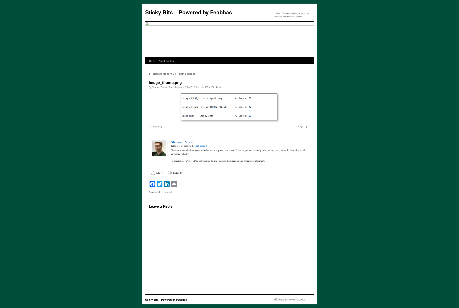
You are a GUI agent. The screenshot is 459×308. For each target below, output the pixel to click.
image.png (157, 126)
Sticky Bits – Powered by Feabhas (188, 12)
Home (152, 61)
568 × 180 (209, 87)
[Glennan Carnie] (159, 148)
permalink (167, 192)
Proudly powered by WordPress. (292, 299)
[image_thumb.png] (229, 107)
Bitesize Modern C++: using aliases (172, 73)
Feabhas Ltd (201, 145)
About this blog (166, 61)
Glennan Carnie (159, 87)
